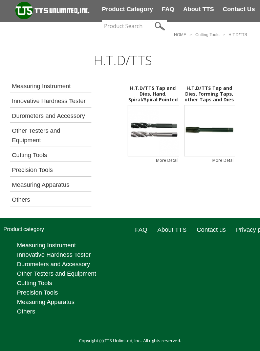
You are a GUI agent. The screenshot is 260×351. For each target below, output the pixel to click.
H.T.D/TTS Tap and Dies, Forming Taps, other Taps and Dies (209, 94)
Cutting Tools (207, 34)
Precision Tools (32, 170)
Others (21, 199)
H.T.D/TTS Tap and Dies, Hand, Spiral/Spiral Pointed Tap (153, 96)
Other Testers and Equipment (36, 135)
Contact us (239, 9)
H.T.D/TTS (238, 34)
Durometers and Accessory (48, 115)
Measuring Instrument (41, 86)
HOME (180, 34)
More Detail (167, 160)
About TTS (198, 9)
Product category (127, 9)
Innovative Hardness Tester (49, 101)
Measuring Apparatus (40, 184)
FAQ (168, 9)
